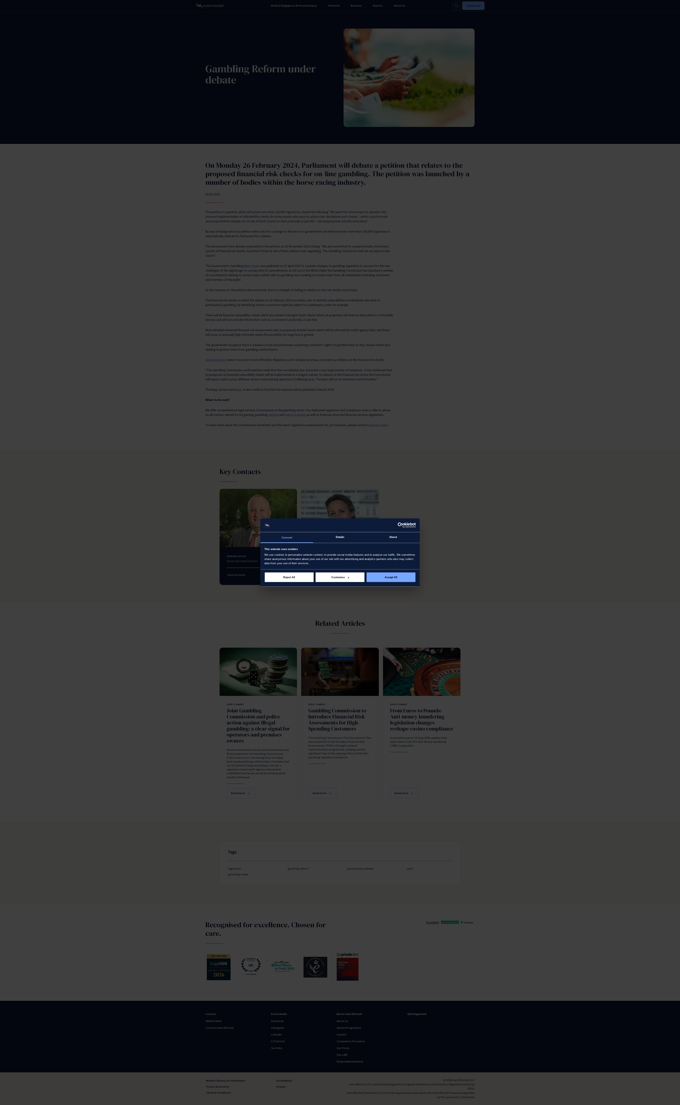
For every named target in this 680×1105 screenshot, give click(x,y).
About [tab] (393, 536)
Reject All (289, 577)
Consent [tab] (287, 537)
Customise (338, 577)
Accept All (391, 577)
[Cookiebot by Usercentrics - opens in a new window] (400, 525)
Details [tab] (340, 536)
